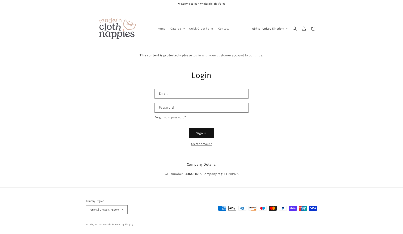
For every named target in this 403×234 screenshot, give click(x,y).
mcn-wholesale (103, 224)
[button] (177, 28)
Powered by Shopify (122, 224)
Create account (201, 144)
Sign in (201, 133)
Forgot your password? (170, 117)
